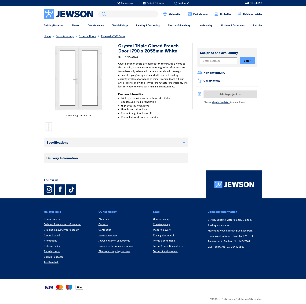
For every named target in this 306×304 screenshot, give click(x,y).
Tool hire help (51, 262)
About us (103, 219)
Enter (247, 60)
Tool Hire (257, 25)
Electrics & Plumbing (179, 25)
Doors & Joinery (95, 25)
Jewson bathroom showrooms (115, 246)
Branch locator (52, 219)
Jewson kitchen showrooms (114, 240)
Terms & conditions (164, 240)
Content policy (161, 219)
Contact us (104, 229)
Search (103, 13)
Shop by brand (52, 251)
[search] (128, 13)
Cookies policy (161, 224)
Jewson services (107, 235)
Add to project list (230, 94)
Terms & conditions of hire (168, 246)
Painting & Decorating (148, 25)
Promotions (50, 240)
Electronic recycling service (114, 251)
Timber (75, 25)
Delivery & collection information (62, 224)
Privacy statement (163, 235)
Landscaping (205, 25)
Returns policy (52, 246)
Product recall (52, 235)
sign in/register (220, 102)
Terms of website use (165, 251)
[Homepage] (234, 184)
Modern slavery (162, 229)
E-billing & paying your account (61, 229)
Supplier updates (53, 256)
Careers (103, 224)
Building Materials (53, 25)
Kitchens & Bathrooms (232, 25)
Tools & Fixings (120, 25)
